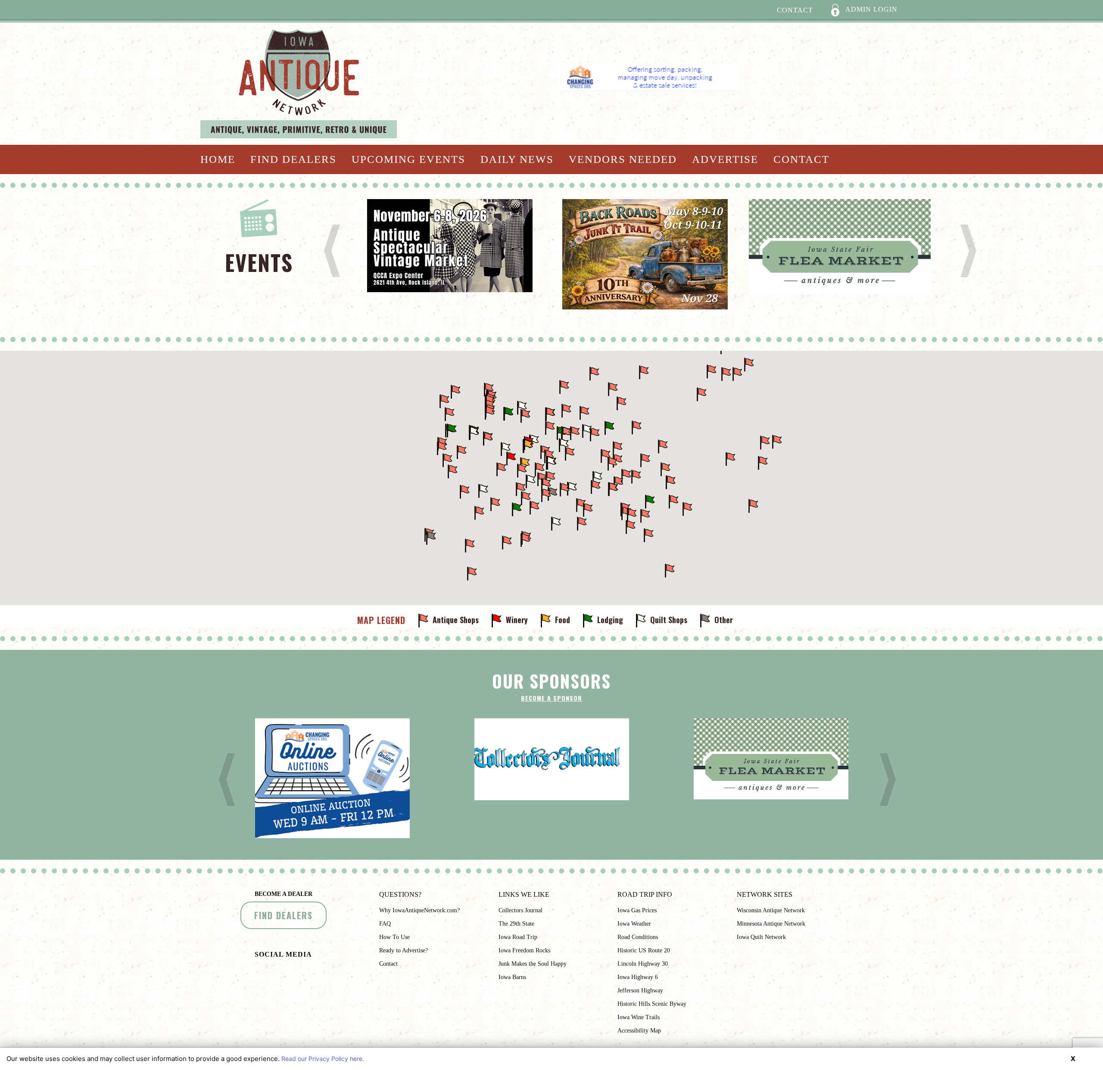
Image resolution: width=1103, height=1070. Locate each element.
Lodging (610, 619)
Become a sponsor (551, 698)
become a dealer (283, 894)
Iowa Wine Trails (638, 1017)
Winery (517, 619)
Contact (795, 10)
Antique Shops (456, 619)
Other (723, 619)
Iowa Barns (512, 977)
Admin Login (870, 9)
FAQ (385, 923)
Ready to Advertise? (403, 950)
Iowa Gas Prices (637, 910)
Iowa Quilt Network (761, 937)
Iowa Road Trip (518, 937)
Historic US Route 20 (643, 950)
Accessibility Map (639, 1030)
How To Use (394, 937)
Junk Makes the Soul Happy (533, 964)
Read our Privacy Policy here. (322, 1058)
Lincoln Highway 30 (642, 964)
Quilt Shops (668, 619)
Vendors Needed (623, 159)
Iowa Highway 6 (637, 977)
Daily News (517, 159)
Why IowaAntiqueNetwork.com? (419, 910)
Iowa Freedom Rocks (524, 950)
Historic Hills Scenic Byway (651, 1004)
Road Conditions (637, 937)
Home (217, 159)
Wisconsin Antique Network (771, 910)
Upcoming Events (408, 159)
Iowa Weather (634, 923)
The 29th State (516, 923)
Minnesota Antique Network (771, 923)
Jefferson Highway (640, 990)
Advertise (725, 159)
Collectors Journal (520, 910)
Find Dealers (293, 159)
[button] (447, 460)
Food (562, 619)
